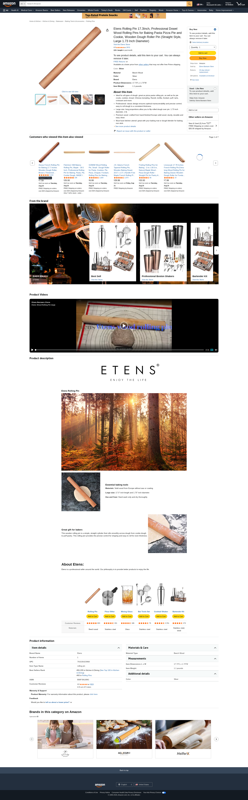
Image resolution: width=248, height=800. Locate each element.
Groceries (81, 10)
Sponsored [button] (33, 716)
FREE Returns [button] (120, 62)
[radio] (40, 99)
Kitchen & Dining (48, 21)
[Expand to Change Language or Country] (131, 785)
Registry (152, 10)
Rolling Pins (90, 21)
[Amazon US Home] (100, 785)
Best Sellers (55, 10)
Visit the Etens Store (122, 44)
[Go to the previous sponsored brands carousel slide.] (32, 739)
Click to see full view (70, 92)
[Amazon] (9, 4)
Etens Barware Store (206, 66)
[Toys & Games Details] (194, 10)
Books (117, 10)
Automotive (202, 10)
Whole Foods (93, 10)
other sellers (144, 64)
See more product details (125, 126)
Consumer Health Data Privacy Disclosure (126, 792)
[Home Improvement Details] (233, 10)
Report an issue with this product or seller (133, 131)
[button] (5, 10)
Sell (136, 10)
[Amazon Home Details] (179, 10)
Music (161, 10)
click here (94, 694)
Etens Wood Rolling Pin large (43, 305)
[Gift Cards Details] (132, 10)
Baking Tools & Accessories (74, 21)
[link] (49, 169)
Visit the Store (97, 280)
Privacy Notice (105, 792)
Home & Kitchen (35, 21)
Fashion (143, 10)
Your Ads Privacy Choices (152, 792)
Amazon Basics (42, 10)
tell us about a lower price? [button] (57, 702)
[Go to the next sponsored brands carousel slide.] (216, 739)
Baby (211, 10)
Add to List (193, 110)
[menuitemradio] (211, 350)
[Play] (32, 350)
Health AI (14, 10)
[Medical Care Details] (33, 10)
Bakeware (59, 21)
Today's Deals (107, 10)
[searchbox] (106, 3)
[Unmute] (216, 349)
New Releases (69, 10)
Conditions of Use (91, 792)
